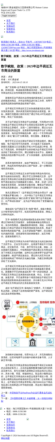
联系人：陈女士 (17, 42)
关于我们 (10, 23)
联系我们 (10, 32)
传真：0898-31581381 (25, 45)
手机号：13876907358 (36, 42)
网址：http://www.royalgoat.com (29, 50)
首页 (8, 20)
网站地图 (5, 438)
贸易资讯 (10, 29)
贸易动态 (10, 26)
